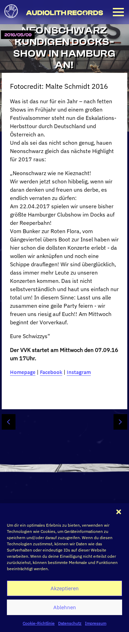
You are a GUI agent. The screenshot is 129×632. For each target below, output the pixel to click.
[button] (118, 511)
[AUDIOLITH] (11, 20)
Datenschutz (70, 623)
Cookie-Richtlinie (39, 623)
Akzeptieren (65, 588)
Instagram (79, 371)
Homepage (22, 371)
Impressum (95, 623)
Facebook (51, 371)
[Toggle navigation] (118, 12)
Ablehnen (64, 607)
